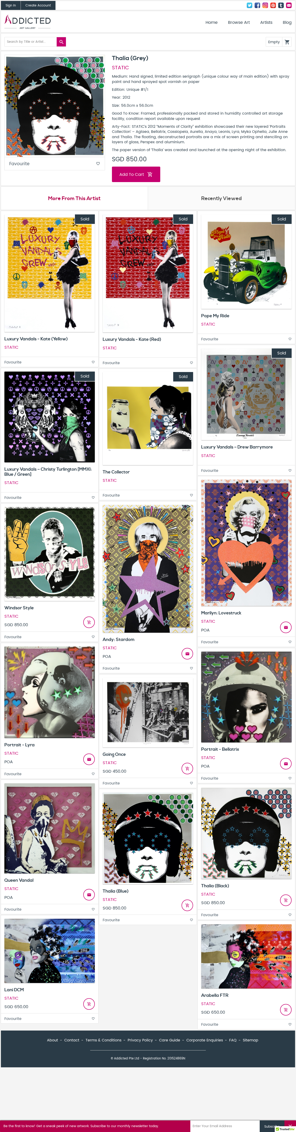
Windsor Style (19, 608)
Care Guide (169, 1040)
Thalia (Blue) (116, 891)
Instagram (265, 5)
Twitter (249, 5)
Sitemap (250, 1040)
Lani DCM (14, 990)
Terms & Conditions (103, 1040)
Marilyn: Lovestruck (221, 613)
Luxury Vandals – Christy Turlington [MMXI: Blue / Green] (48, 472)
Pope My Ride (215, 316)
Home (212, 22)
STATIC (120, 67)
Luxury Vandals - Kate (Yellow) (36, 339)
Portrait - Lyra (19, 745)
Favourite (54, 164)
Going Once (114, 754)
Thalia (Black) (215, 886)
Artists (266, 22)
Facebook (257, 5)
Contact (289, 5)
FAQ (233, 1040)
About (52, 1040)
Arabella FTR (214, 995)
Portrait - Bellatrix (220, 749)
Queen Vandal (19, 880)
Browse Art (239, 22)
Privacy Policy (140, 1040)
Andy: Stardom (119, 639)
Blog (287, 22)
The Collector (116, 472)
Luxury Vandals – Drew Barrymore (237, 447)
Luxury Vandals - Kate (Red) (132, 339)
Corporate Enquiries (204, 1040)
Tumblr (281, 5)
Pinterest (273, 5)
